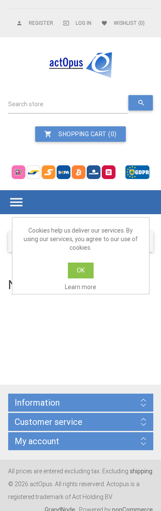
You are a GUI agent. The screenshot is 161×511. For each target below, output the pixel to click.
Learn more (80, 287)
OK (81, 270)
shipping (141, 471)
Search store (25, 104)
